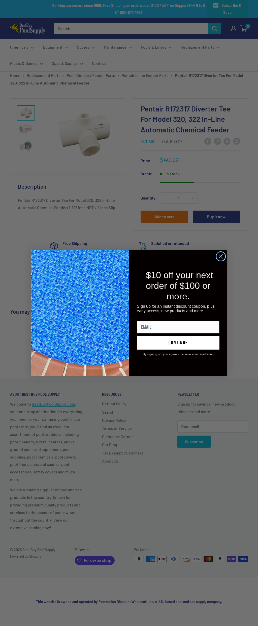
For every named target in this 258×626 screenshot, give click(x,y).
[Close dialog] (220, 256)
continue (178, 343)
